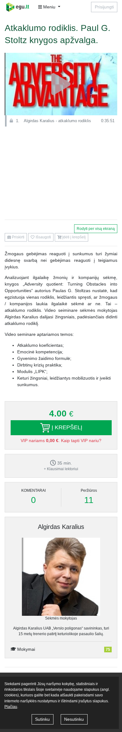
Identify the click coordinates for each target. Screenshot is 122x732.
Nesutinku (74, 719)
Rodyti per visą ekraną (96, 229)
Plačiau (10, 707)
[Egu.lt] (20, 7)
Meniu (49, 6)
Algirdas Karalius (61, 526)
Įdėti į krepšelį (73, 237)
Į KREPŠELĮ (66, 427)
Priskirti (17, 237)
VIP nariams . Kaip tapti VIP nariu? (61, 440)
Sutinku (42, 719)
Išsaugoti (43, 237)
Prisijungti (104, 6)
